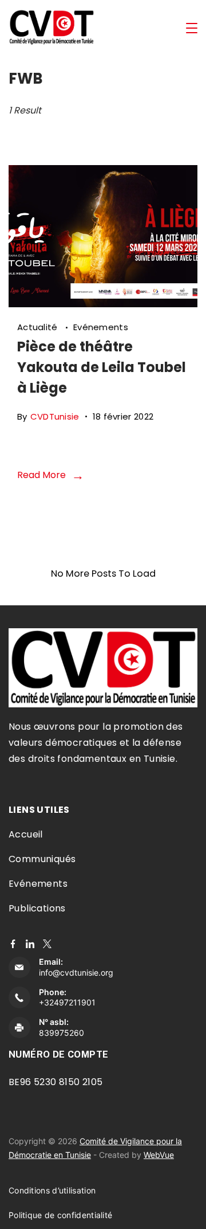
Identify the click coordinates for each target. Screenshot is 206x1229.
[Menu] (191, 28)
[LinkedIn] (30, 944)
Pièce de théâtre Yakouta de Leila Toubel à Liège (101, 367)
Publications (37, 908)
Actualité (38, 327)
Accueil (26, 834)
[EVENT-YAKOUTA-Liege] (103, 303)
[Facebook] (13, 944)
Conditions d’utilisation (52, 1190)
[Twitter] (47, 944)
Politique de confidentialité (60, 1215)
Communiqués (42, 859)
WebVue (159, 1155)
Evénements (100, 327)
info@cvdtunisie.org (76, 972)
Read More (41, 475)
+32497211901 (67, 1002)
